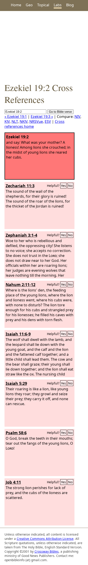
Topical (43, 4)
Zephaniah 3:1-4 (21, 235)
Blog (70, 4)
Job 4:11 (13, 482)
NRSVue (36, 121)
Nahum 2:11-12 (20, 284)
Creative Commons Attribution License (45, 538)
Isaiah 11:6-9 (18, 334)
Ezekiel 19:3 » (42, 116)
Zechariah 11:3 (20, 185)
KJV (7, 121)
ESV (48, 121)
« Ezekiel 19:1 (16, 116)
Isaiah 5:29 (16, 383)
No (70, 185)
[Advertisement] (44, 46)
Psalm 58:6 (16, 432)
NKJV (24, 121)
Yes (63, 185)
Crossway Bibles (47, 551)
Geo (29, 4)
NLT (15, 121)
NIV (77, 116)
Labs (58, 4)
